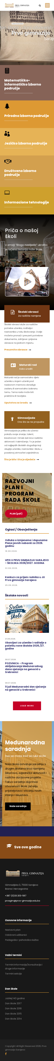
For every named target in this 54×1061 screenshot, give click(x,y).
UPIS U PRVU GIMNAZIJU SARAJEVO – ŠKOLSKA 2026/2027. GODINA (27, 561)
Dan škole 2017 (13, 1003)
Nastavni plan (12, 930)
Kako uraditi (26, 369)
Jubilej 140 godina (15, 998)
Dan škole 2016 (13, 1008)
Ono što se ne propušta (30, 422)
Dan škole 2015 (13, 1013)
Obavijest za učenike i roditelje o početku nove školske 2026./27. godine (25, 645)
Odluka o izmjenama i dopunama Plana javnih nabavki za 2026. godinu (26, 543)
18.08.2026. (11, 551)
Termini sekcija (13, 973)
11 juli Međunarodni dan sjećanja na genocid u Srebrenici (25, 688)
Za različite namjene (29, 315)
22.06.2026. (11, 568)
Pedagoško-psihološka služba (21, 940)
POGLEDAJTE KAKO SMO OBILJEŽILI (17, 23)
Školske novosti (16, 595)
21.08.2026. (10, 638)
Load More (27, 705)
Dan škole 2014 (13, 1018)
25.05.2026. (11, 585)
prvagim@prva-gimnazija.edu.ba (22, 900)
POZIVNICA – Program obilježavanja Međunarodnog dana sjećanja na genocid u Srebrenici (24, 668)
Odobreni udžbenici (16, 935)
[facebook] (6, 1054)
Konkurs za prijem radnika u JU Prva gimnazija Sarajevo (25, 578)
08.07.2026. (10, 659)
